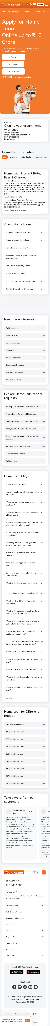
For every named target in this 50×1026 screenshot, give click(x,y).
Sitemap (9, 1014)
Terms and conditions (23, 1014)
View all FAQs (10, 698)
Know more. (18, 1021)
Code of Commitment (31, 1017)
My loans (13, 64)
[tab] (5, 157)
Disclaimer (39, 1014)
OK (27, 1020)
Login (40, 4)
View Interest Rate (13, 196)
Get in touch (13, 71)
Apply (13, 57)
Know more (32, 51)
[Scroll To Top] (44, 872)
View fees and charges (15, 210)
